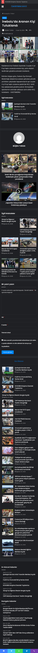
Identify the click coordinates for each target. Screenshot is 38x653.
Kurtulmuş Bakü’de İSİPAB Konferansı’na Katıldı (9, 272)
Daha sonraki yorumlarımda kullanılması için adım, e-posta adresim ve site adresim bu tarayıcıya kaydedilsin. (19, 343)
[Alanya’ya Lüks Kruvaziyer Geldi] (7, 543)
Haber (12, 13)
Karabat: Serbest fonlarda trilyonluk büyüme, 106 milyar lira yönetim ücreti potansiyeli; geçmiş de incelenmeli (25, 500)
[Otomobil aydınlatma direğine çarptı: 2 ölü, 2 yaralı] (28, 242)
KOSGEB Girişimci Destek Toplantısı (16, 2)
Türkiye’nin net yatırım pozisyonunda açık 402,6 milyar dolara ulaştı (24, 459)
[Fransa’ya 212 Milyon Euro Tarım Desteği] (7, 522)
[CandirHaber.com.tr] (19, 6)
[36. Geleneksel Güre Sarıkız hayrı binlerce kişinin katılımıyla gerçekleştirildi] (7, 489)
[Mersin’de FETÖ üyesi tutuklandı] (10, 242)
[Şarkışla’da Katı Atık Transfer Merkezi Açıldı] (7, 106)
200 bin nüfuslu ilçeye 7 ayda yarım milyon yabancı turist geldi (28, 272)
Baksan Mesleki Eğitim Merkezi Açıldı (23, 551)
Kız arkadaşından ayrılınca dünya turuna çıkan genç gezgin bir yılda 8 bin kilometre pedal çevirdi (25, 531)
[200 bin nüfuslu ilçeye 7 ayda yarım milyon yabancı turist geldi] (28, 263)
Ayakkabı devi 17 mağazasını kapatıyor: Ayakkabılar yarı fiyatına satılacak (25, 440)
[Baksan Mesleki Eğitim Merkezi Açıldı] (7, 552)
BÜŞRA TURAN (9, 30)
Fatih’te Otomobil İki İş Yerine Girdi (23, 378)
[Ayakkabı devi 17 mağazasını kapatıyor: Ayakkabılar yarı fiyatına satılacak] (7, 440)
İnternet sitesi (6, 332)
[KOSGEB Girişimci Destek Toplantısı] (7, 389)
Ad (3, 317)
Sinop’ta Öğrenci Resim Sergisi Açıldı (9, 220)
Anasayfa (6, 13)
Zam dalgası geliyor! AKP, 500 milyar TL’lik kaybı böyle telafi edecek (25, 450)
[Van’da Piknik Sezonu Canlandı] (7, 422)
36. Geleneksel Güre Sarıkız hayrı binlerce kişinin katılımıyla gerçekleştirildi (25, 488)
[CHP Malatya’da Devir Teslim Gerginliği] (28, 223)
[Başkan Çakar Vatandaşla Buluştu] (7, 513)
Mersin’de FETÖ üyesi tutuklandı (9, 250)
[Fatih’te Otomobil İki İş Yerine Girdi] (7, 116)
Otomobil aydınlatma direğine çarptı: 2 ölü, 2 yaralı (28, 251)
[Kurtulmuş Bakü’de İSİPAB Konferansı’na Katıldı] (10, 263)
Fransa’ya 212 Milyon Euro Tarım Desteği (24, 520)
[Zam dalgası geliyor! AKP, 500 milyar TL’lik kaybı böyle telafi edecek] (7, 450)
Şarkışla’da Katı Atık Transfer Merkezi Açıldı (23, 369)
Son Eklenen (19, 361)
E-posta (5, 325)
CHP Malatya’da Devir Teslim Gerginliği (28, 231)
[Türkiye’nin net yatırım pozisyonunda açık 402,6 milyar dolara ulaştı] (7, 460)
